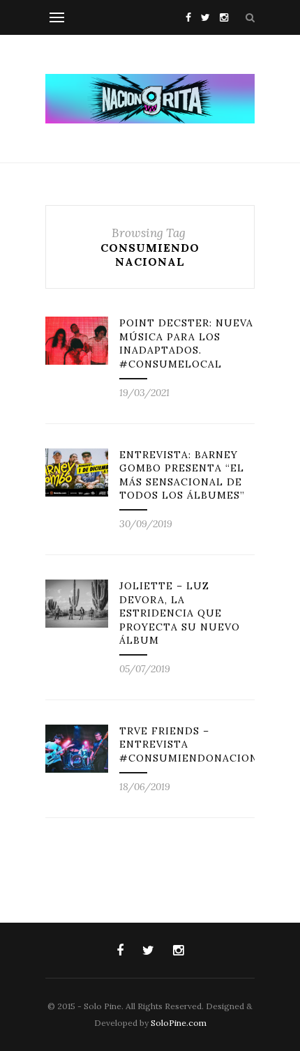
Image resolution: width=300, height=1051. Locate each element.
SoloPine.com (179, 1023)
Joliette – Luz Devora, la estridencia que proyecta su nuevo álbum (179, 613)
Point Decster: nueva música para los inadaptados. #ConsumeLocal (186, 343)
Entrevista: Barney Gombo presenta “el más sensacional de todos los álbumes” (182, 475)
